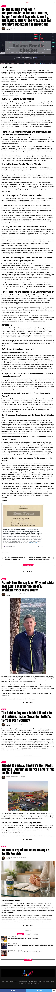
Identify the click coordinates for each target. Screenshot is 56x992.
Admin (8, 29)
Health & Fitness (13, 981)
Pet (26, 983)
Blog (7, 981)
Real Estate (21, 983)
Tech (40, 981)
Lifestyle (30, 983)
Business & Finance (33, 981)
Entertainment (46, 981)
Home (3, 981)
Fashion (52, 981)
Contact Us (36, 983)
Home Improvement (23, 981)
